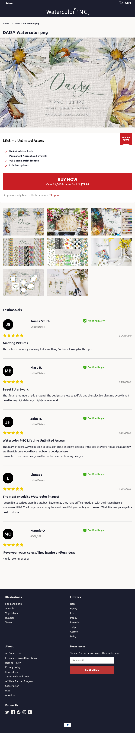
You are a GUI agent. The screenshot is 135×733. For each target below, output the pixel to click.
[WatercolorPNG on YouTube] (30, 712)
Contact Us (11, 671)
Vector (9, 622)
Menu (9, 3)
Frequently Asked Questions (21, 657)
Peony (73, 608)
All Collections (13, 653)
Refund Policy (13, 662)
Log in (55, 195)
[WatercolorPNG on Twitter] (7, 712)
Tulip (73, 626)
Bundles (9, 617)
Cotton (74, 631)
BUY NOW (67, 181)
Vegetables (11, 612)
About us (10, 695)
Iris (71, 612)
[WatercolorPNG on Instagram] (24, 712)
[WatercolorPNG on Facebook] (13, 712)
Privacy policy (13, 667)
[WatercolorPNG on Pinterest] (19, 712)
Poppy (73, 617)
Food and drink (13, 603)
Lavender (75, 622)
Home (6, 23)
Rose (73, 603)
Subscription (12, 685)
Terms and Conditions (17, 676)
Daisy (73, 636)
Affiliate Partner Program (19, 681)
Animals (9, 608)
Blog (7, 690)
